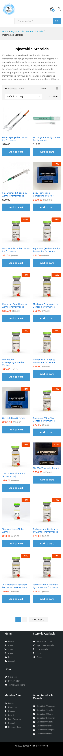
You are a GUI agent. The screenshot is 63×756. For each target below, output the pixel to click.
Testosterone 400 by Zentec (13, 530)
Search (57, 21)
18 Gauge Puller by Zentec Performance (47, 138)
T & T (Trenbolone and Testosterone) (14, 474)
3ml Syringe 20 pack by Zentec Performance (14, 194)
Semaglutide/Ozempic (13, 418)
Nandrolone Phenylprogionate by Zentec (13, 362)
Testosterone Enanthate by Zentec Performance (14, 586)
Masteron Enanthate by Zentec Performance (14, 305)
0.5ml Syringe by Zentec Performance (15, 138)
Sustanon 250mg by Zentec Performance (44, 419)
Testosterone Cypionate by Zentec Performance (45, 530)
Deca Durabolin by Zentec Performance (16, 249)
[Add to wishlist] (19, 132)
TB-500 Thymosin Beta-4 (46, 468)
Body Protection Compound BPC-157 (43, 194)
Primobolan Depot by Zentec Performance (44, 361)
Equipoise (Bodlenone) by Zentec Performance (46, 249)
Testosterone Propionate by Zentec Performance (46, 586)
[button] (16, 152)
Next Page (37, 619)
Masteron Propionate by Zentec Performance (45, 305)
